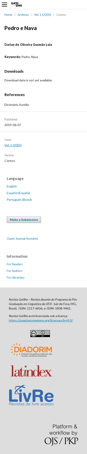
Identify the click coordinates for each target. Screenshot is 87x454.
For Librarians (16, 277)
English (12, 186)
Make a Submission (24, 219)
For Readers (15, 264)
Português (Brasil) (19, 199)
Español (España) (18, 193)
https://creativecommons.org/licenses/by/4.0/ (41, 320)
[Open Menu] (4, 4)
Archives (23, 14)
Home (8, 14)
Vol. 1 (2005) (42, 14)
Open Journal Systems (22, 238)
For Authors (14, 271)
